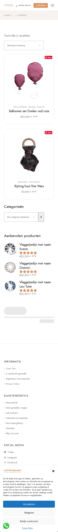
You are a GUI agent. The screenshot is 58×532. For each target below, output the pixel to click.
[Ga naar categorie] (41, 217)
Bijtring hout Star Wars (29, 186)
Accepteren (29, 504)
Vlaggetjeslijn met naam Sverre (35, 246)
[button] (53, 471)
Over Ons (11, 368)
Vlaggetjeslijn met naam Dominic (35, 265)
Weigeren (29, 512)
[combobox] (24, 45)
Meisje (32, 107)
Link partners (12, 413)
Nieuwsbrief (11, 402)
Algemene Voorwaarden (18, 378)
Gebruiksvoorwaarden (17, 418)
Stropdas (34, 182)
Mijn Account (12, 433)
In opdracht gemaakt (16, 373)
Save (50, 57)
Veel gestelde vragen (16, 407)
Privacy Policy (27, 528)
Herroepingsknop (14, 423)
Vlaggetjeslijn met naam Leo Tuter (35, 284)
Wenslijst (10, 428)
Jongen (22, 182)
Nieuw (41, 107)
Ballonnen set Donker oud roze (29, 111)
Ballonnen (20, 107)
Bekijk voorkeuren (29, 521)
